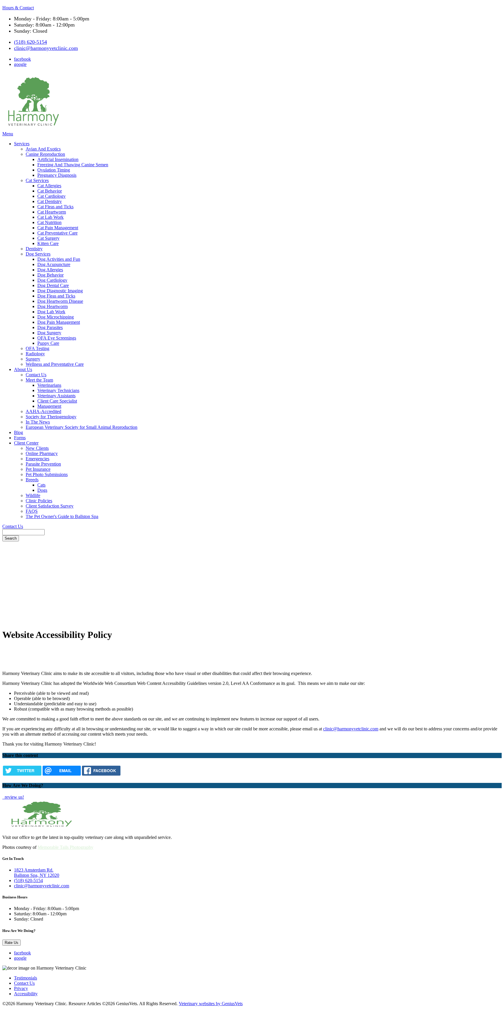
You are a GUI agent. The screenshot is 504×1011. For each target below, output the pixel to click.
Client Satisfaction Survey (50, 505)
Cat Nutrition (49, 222)
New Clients (37, 448)
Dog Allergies (50, 269)
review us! (14, 797)
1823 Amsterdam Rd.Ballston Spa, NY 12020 (36, 872)
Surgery (33, 358)
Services (21, 143)
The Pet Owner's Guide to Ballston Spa (62, 516)
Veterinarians (49, 385)
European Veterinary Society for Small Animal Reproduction (81, 427)
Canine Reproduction (45, 154)
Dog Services (38, 253)
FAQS (32, 511)
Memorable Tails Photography (65, 847)
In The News (38, 421)
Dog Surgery (49, 332)
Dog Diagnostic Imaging (60, 290)
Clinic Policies (39, 500)
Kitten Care (48, 243)
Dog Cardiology (52, 280)
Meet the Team (39, 379)
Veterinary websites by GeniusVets (211, 1003)
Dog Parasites (50, 327)
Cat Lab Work (50, 217)
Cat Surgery (48, 238)
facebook (22, 59)
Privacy (21, 988)
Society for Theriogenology (51, 416)
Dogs (42, 490)
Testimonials (25, 977)
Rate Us (11, 942)
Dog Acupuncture (53, 264)
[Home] (32, 128)
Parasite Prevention (43, 463)
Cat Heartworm (51, 211)
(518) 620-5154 (30, 42)
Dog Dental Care (53, 285)
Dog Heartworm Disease (60, 301)
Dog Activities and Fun (58, 259)
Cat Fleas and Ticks (55, 206)
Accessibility (26, 993)
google (20, 64)
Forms (20, 437)
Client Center (26, 442)
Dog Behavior (50, 274)
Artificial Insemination (57, 159)
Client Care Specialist (57, 400)
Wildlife (33, 495)
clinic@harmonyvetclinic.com (46, 48)
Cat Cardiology (51, 196)
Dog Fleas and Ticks (56, 295)
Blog (18, 432)
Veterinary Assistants (56, 395)
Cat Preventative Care (57, 232)
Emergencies (37, 458)
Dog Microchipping (55, 316)
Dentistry (34, 248)
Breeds (32, 479)
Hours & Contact (18, 7)
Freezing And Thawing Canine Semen (72, 164)
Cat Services (37, 180)
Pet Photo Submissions (47, 474)
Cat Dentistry (49, 201)
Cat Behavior (49, 190)
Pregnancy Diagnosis (56, 175)
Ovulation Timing (53, 169)
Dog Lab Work (51, 311)
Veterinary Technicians (58, 390)
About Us (23, 369)
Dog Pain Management (58, 322)
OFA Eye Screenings (56, 337)
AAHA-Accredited (43, 411)
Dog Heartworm (52, 306)
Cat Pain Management (57, 227)
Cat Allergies (49, 185)
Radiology (35, 353)
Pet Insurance (38, 469)
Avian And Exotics (43, 148)
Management (49, 406)
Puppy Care (48, 343)
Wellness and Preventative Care (55, 364)
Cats (41, 484)
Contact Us (36, 374)
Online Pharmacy (42, 453)
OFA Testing (37, 348)
